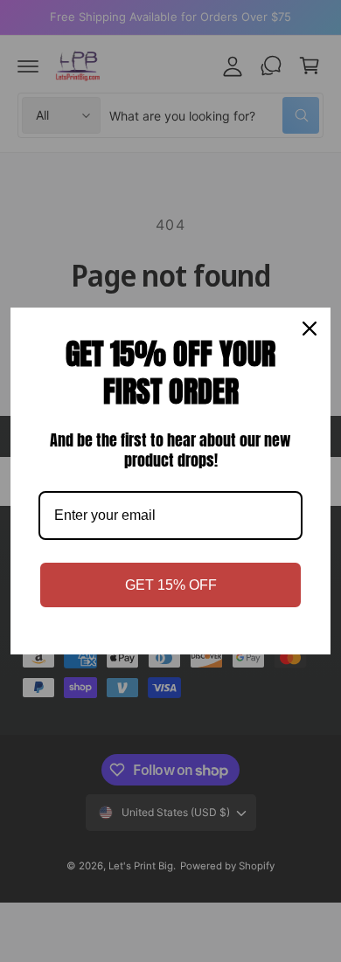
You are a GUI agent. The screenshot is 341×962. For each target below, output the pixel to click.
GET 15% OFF (171, 585)
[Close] (310, 329)
